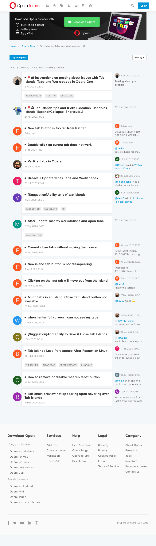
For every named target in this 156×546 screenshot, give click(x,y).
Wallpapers (53, 455)
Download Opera (84, 21)
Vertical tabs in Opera (45, 161)
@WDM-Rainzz (126, 321)
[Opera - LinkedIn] (29, 522)
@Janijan (120, 148)
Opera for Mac (19, 456)
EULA (101, 461)
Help (76, 436)
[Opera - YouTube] (22, 522)
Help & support (82, 445)
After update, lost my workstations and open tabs (66, 221)
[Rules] (83, 5)
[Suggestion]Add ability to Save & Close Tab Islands (67, 334)
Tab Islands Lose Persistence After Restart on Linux (67, 351)
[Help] (90, 5)
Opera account (56, 450)
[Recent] (54, 5)
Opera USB (17, 472)
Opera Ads (53, 461)
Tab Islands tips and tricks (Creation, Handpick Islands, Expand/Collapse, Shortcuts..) (66, 110)
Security (103, 445)
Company (133, 436)
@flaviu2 (119, 284)
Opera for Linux (19, 461)
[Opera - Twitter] (14, 522)
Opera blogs (80, 450)
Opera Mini (17, 491)
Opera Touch (18, 496)
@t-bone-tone (123, 181)
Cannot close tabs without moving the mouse (62, 247)
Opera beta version (22, 467)
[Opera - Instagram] (36, 522)
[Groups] (76, 5)
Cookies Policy (107, 455)
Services (53, 436)
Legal (102, 436)
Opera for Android (21, 486)
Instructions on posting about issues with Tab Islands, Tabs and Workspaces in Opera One (64, 79)
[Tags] (61, 5)
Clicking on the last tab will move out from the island (68, 280)
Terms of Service (108, 466)
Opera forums (81, 455)
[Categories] (47, 5)
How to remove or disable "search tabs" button (64, 377)
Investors (131, 461)
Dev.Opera (79, 461)
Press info (131, 450)
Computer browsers (20, 444)
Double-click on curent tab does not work (60, 145)
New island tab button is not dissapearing (60, 264)
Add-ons (51, 445)
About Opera (133, 445)
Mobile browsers (18, 479)
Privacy (102, 450)
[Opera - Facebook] (8, 522)
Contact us (132, 471)
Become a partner (136, 466)
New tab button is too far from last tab (57, 128)
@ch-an (119, 380)
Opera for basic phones (25, 502)
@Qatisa (122, 337)
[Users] (69, 5)
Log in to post (19, 57)
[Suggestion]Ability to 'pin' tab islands (57, 194)
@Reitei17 (120, 165)
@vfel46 (119, 198)
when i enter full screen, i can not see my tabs (63, 317)
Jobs (128, 455)
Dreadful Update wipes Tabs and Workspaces (63, 178)
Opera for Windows (22, 451)
